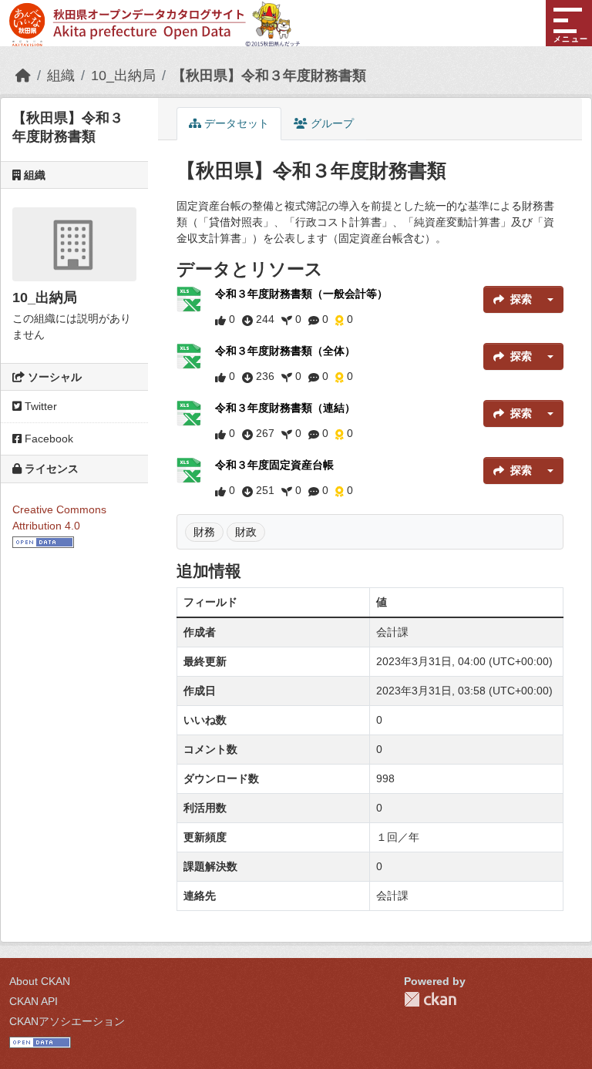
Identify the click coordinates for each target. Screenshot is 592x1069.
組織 (61, 75)
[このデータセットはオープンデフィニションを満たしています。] (43, 542)
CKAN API (33, 1001)
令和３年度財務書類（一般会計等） (301, 293)
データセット (235, 123)
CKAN (430, 999)
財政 (246, 532)
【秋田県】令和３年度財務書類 (269, 75)
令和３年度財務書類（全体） (285, 351)
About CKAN (39, 981)
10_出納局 (123, 75)
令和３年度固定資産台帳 (274, 465)
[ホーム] (23, 75)
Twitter (39, 406)
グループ (331, 123)
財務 (204, 532)
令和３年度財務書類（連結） (285, 408)
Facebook (47, 438)
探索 (521, 299)
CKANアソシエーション (67, 1021)
